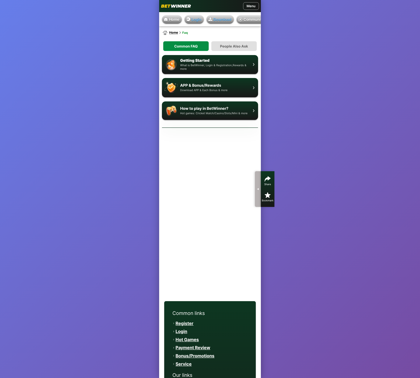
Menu (251, 6)
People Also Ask (234, 46)
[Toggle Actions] (258, 189)
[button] (210, 64)
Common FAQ (186, 46)
